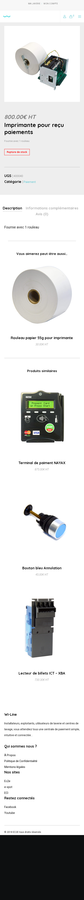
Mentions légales (14, 767)
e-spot (8, 787)
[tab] (12, 208)
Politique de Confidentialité (20, 761)
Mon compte (51, 4)
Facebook (10, 807)
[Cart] (70, 16)
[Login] (63, 16)
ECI (6, 792)
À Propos (10, 755)
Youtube (9, 812)
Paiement (30, 181)
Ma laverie (34, 4)
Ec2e (7, 781)
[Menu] (78, 16)
